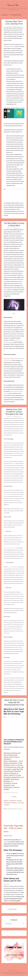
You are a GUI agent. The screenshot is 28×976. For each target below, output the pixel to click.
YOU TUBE (21, 802)
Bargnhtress (17, 777)
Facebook (6, 841)
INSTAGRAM (7, 802)
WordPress (17, 973)
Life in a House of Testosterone (13, 766)
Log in (22, 973)
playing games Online (9, 46)
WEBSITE (6, 800)
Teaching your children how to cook (10, 547)
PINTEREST (14, 802)
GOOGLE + (7, 804)
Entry (5, 884)
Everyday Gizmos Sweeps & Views (12, 773)
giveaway (10, 707)
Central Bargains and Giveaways (10, 785)
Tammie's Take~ (14, 5)
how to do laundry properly (12, 566)
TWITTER (19, 800)
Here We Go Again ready (14, 768)
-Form (7, 884)
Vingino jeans (13, 463)
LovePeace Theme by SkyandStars (17, 972)
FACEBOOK (13, 800)
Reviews (9, 26)
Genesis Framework (9, 973)
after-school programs (7, 494)
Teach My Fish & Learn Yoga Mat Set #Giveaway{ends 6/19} (14, 702)
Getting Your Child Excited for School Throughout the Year (14, 411)
